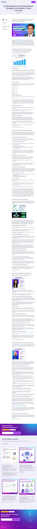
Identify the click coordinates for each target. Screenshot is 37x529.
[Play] (23, 30)
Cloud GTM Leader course (21, 41)
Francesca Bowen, (20, 344)
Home (29, 511)
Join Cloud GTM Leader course (16, 419)
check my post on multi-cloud (23, 110)
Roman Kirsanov (7, 20)
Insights (30, 512)
